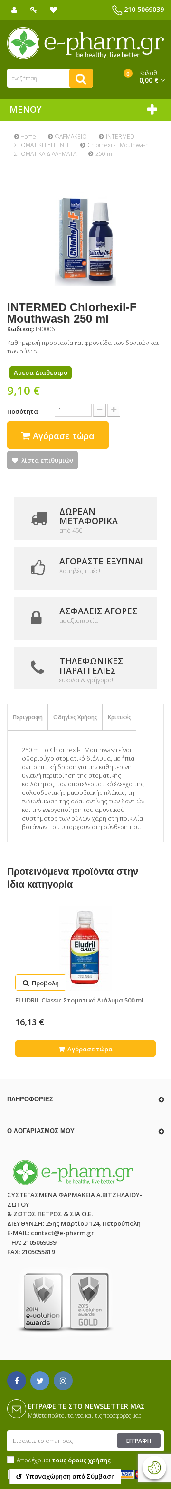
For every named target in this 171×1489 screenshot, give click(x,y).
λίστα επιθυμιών (47, 460)
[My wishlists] (53, 9)
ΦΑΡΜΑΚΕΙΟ (71, 137)
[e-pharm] (85, 43)
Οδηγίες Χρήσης (75, 717)
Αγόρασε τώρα (89, 1049)
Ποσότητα (22, 411)
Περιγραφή (28, 717)
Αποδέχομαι (64, 1460)
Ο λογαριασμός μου (41, 1131)
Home (27, 137)
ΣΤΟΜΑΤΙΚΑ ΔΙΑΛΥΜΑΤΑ (45, 154)
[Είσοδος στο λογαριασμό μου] (33, 9)
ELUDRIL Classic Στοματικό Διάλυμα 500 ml (79, 1000)
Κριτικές (119, 717)
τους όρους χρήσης (81, 1460)
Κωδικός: (20, 329)
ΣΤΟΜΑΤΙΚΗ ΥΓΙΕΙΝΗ (41, 145)
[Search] (81, 78)
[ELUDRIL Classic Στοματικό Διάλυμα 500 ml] (85, 948)
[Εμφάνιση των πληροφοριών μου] (14, 9)
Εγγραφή (138, 1441)
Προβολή (44, 983)
